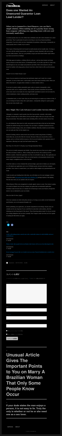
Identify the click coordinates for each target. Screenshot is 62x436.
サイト (8, 322)
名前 (8, 307)
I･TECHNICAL (32, 431)
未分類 (25, 262)
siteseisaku (11, 262)
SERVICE (45, 5)
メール (8, 314)
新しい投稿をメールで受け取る (15, 334)
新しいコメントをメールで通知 (15, 331)
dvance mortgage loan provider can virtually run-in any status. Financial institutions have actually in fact (30, 252)
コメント (8, 282)
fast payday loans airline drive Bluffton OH (26, 177)
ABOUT (52, 5)
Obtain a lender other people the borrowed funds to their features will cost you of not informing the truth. (30, 244)
